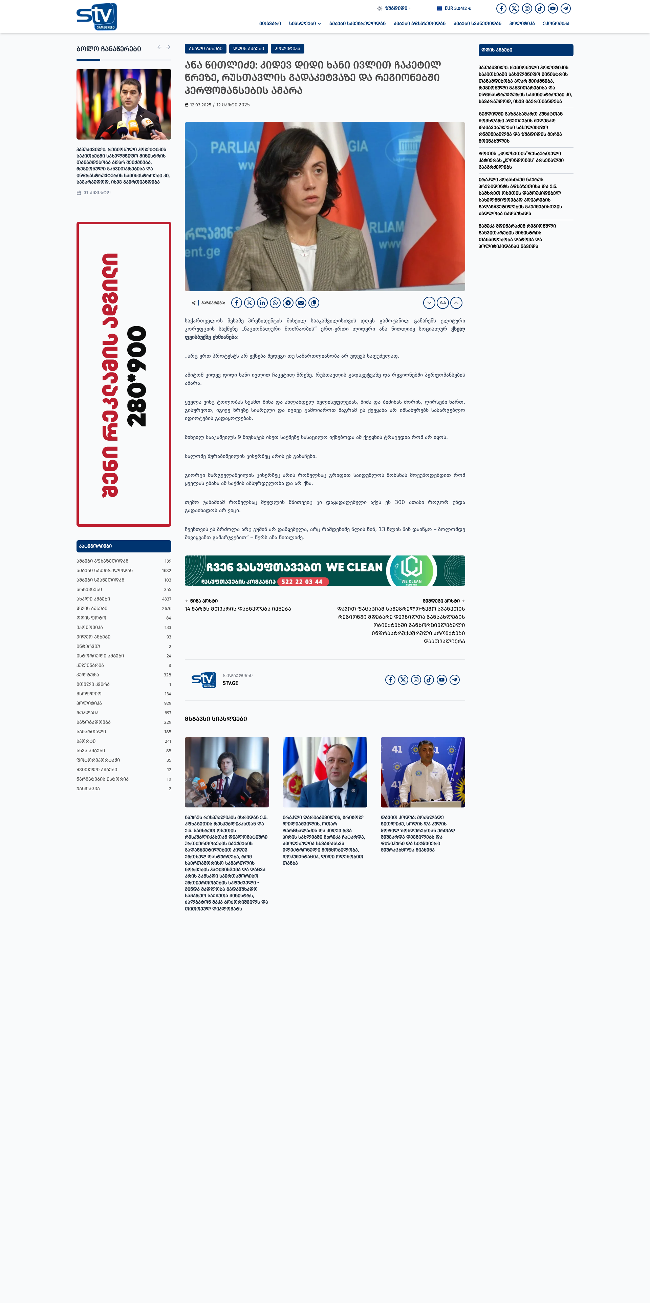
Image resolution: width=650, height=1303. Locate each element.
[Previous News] (159, 47)
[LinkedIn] (262, 303)
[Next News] (168, 47)
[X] (249, 303)
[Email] (301, 303)
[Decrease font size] (429, 303)
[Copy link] (314, 303)
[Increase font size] (456, 303)
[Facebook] (236, 303)
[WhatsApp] (275, 303)
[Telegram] (288, 303)
